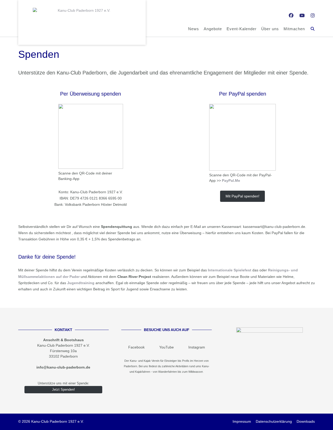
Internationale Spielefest (229, 270)
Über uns (270, 29)
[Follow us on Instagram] (313, 15)
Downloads (306, 421)
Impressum (242, 421)
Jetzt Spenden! (63, 389)
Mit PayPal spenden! (242, 196)
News (193, 29)
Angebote (213, 29)
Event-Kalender (242, 29)
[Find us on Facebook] (291, 15)
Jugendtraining (80, 283)
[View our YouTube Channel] (302, 15)
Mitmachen (294, 29)
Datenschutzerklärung (274, 421)
